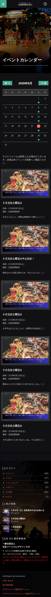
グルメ (9, 478)
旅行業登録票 (8, 585)
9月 (42, 83)
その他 (9, 492)
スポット (10, 487)
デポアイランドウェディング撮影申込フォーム (21, 594)
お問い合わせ (8, 581)
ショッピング (12, 482)
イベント (10, 473)
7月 (8, 83)
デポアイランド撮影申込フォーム (16, 589)
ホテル (9, 496)
